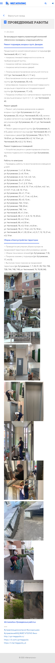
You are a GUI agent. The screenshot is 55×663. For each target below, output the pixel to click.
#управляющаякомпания (15, 630)
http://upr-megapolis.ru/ (14, 636)
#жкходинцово (33, 630)
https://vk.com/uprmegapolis (16, 640)
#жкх (35, 633)
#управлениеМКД (11, 633)
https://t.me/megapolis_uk (15, 643)
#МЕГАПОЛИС (26, 633)
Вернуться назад (16, 15)
